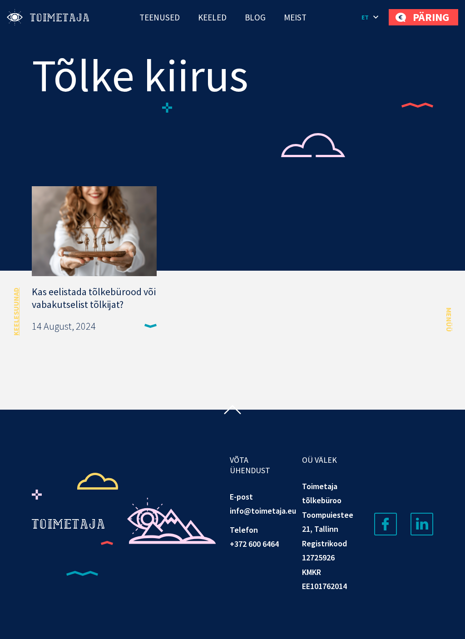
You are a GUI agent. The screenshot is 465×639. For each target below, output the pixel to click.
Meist (295, 17)
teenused (159, 17)
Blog (255, 17)
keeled (212, 17)
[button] (370, 17)
